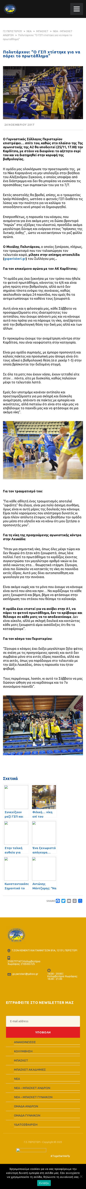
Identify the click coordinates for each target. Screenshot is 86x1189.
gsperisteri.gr (15, 258)
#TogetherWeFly (60, 1156)
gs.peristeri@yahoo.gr (25, 973)
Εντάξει (44, 1183)
